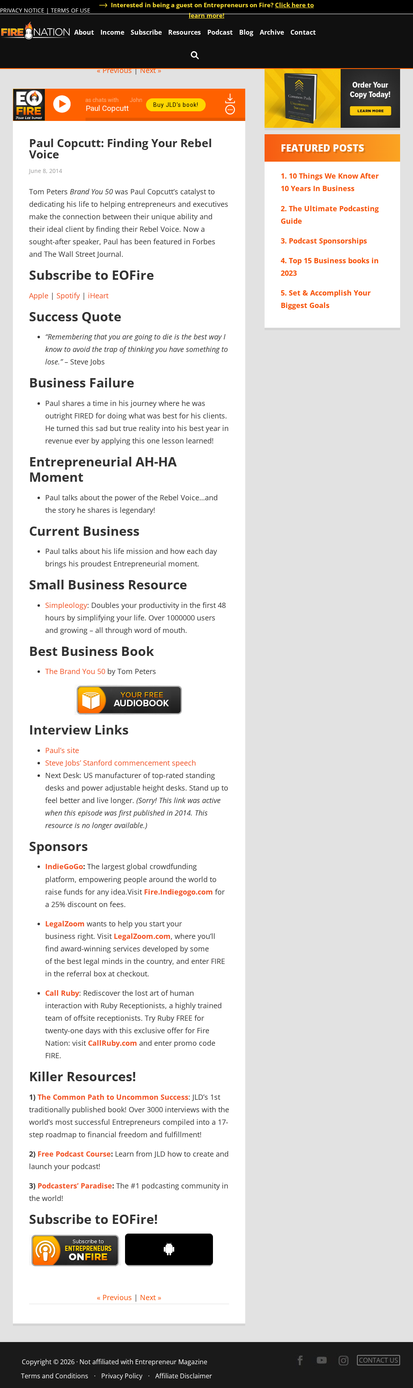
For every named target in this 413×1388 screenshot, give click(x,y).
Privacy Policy (121, 1375)
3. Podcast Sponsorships (324, 241)
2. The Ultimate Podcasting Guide (330, 215)
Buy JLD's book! (175, 105)
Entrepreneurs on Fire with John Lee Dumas (35, 30)
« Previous (114, 70)
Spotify (68, 295)
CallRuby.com (112, 1043)
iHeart (98, 295)
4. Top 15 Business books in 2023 (330, 267)
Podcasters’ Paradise (75, 1185)
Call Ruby (62, 993)
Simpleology (66, 605)
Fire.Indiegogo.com (178, 892)
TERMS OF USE (70, 10)
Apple (38, 295)
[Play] (63, 104)
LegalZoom (65, 923)
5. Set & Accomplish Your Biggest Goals (326, 299)
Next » (150, 70)
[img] (230, 109)
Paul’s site (62, 750)
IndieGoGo (64, 866)
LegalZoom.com (142, 936)
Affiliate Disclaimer (183, 1375)
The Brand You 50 (75, 671)
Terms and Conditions (54, 1375)
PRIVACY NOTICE (22, 10)
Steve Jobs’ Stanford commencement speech (120, 763)
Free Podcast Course (74, 1154)
